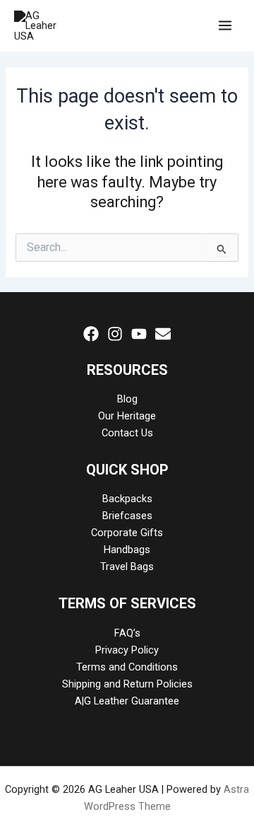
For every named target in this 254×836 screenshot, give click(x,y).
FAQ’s (127, 633)
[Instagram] (115, 334)
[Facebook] (91, 334)
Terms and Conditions (127, 667)
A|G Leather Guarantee (127, 701)
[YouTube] (139, 334)
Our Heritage (127, 416)
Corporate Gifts (127, 532)
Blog (127, 399)
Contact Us (127, 432)
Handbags (127, 549)
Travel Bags (127, 566)
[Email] (163, 334)
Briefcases (127, 515)
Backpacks (127, 498)
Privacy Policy (127, 650)
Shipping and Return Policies (127, 684)
